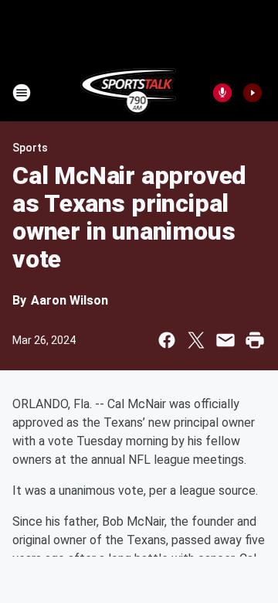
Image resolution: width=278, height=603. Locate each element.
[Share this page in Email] (225, 340)
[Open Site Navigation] (21, 92)
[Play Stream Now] (252, 92)
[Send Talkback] (222, 92)
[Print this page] (255, 340)
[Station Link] (128, 93)
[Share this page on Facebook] (167, 340)
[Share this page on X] (196, 340)
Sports (30, 147)
